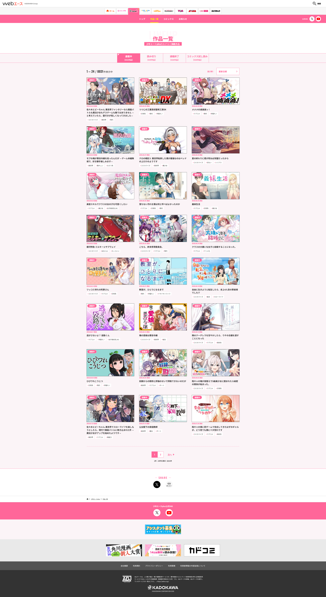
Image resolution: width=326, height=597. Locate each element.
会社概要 (124, 565)
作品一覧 (154, 18)
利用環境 (171, 565)
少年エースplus (95, 499)
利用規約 (136, 565)
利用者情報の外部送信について (192, 565)
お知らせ (183, 18)
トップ (142, 18)
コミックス (169, 18)
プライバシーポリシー (154, 565)
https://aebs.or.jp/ (163, 581)
